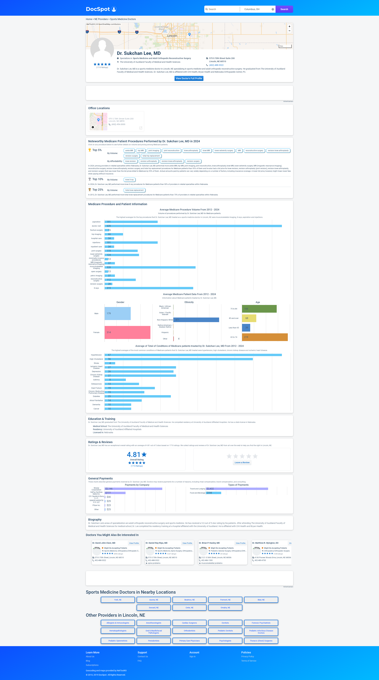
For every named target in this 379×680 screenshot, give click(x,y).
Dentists (225, 623)
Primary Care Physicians (189, 641)
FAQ (140, 661)
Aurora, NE (153, 600)
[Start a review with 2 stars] (232, 456)
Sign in (193, 656)
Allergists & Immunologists (118, 623)
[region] (189, 36)
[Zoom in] (289, 26)
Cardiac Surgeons (189, 623)
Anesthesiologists (153, 623)
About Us (90, 656)
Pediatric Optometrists (118, 641)
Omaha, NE (225, 607)
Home (89, 19)
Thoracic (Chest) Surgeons (261, 641)
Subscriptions (92, 665)
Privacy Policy (247, 656)
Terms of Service (248, 661)
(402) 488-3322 (216, 65)
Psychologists (225, 641)
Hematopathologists (117, 631)
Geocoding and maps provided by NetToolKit (106, 670)
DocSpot (98, 9)
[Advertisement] (189, 93)
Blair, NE (261, 600)
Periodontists (153, 641)
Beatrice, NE (189, 600)
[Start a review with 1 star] (229, 456)
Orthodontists (189, 631)
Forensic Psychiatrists (261, 623)
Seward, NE (154, 607)
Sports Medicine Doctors (123, 19)
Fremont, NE (225, 600)
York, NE (117, 600)
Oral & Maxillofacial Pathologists (154, 632)
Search (284, 9)
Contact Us (143, 656)
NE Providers (101, 19)
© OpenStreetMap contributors (108, 24)
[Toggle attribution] (93, 127)
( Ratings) (102, 67)
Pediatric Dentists (225, 631)
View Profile (134, 543)
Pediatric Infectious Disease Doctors (261, 632)
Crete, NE (189, 607)
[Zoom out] (289, 31)
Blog (88, 661)
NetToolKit (91, 24)
